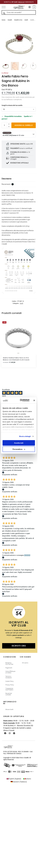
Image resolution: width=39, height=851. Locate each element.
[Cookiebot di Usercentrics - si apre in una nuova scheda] (21, 400)
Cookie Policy (9, 681)
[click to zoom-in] (19, 43)
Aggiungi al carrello (24, 125)
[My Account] (29, 7)
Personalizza (17, 449)
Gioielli (10, 20)
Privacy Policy (9, 685)
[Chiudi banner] (34, 400)
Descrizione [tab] (6, 178)
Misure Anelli (9, 709)
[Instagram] (10, 733)
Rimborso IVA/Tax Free (9, 663)
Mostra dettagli (25, 436)
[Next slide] (32, 43)
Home (3, 20)
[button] (34, 7)
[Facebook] (5, 733)
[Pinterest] (14, 733)
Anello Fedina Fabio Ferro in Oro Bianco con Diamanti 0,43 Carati (16, 359)
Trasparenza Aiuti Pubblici (9, 689)
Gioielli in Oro (18, 20)
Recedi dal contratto (8, 694)
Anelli (26, 20)
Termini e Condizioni (8, 677)
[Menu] (5, 7)
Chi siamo (25, 663)
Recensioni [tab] (7, 184)
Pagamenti (8, 668)
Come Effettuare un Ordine (10, 672)
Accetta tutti (18, 443)
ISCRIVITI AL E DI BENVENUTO (19, 2)
